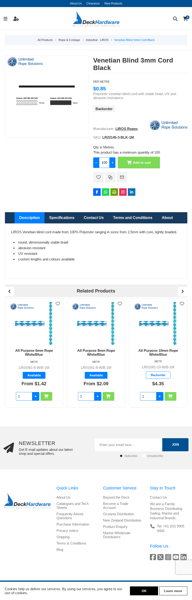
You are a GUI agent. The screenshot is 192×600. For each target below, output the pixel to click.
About (167, 218)
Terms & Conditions (71, 543)
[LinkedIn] (131, 192)
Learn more (173, 591)
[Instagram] (123, 192)
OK (144, 591)
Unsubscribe (155, 456)
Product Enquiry (115, 527)
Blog (59, 550)
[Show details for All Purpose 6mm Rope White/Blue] (34, 323)
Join (175, 444)
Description (29, 218)
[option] (34, 352)
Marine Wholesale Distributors (116, 535)
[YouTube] (177, 557)
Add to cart (142, 162)
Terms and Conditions (132, 218)
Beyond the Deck (116, 497)
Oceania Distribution (118, 514)
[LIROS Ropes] (168, 129)
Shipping (63, 537)
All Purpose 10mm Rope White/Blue (158, 352)
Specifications (61, 218)
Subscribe (130, 456)
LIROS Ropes (126, 129)
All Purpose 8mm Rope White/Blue (96, 352)
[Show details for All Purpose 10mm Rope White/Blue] (158, 323)
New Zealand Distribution (122, 520)
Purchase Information (72, 524)
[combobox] (24, 396)
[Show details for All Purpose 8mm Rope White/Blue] (96, 323)
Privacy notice (67, 531)
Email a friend (122, 177)
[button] (35, 396)
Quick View (58, 310)
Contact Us (94, 218)
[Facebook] (97, 192)
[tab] (29, 217)
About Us (63, 497)
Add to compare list (110, 177)
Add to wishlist (98, 177)
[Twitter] (161, 557)
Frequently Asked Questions (69, 516)
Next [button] (182, 291)
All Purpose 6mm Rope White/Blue (34, 352)
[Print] (114, 192)
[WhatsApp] (105, 192)
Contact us (158, 497)
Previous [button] (9, 291)
